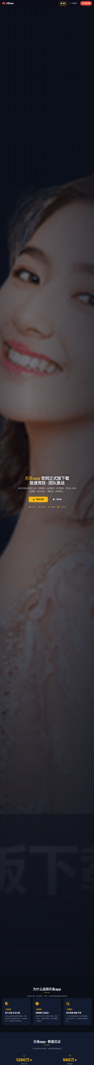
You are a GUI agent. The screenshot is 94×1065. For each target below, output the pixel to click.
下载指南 (74, 3)
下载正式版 (39, 499)
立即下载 (87, 3)
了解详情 (58, 499)
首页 (64, 3)
